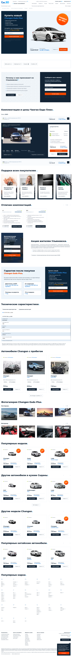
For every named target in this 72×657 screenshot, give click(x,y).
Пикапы (26, 642)
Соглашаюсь (63, 653)
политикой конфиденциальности (9, 258)
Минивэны (26, 644)
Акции (45, 3)
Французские (39, 639)
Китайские (39, 634)
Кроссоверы (27, 639)
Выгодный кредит (4, 638)
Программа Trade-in (4, 639)
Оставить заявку (55, 93)
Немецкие (38, 636)
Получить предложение (14, 36)
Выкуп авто (51, 3)
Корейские (39, 638)
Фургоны (26, 643)
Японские (38, 635)
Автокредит (34, 3)
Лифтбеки (26, 636)
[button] (3, 138)
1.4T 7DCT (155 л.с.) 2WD (8, 312)
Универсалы (27, 638)
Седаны (26, 634)
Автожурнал (62, 3)
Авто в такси (15, 638)
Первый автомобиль (4, 635)
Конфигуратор (15, 636)
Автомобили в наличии (17, 635)
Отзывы (68, 636)
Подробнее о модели (16, 226)
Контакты (69, 3)
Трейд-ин (41, 3)
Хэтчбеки (26, 635)
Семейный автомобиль (5, 634)
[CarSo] (7, 2)
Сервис (56, 3)
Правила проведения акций (16, 653)
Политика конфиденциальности (5, 653)
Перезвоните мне (65, 639)
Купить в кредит (63, 49)
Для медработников (4, 636)
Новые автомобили (16, 634)
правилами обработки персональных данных (58, 97)
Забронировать (62, 154)
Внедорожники (27, 640)
